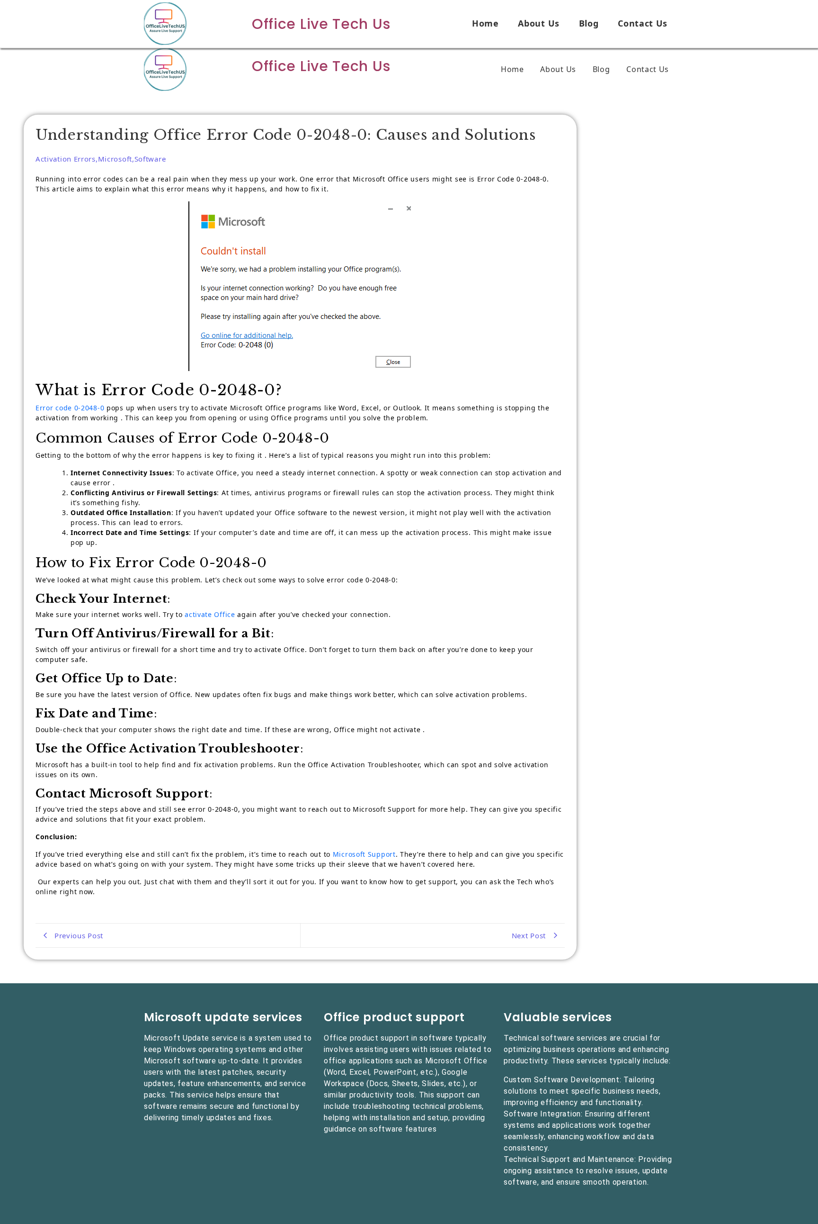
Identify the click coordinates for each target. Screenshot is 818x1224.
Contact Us (642, 23)
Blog (589, 23)
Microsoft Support (364, 854)
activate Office (208, 614)
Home (485, 23)
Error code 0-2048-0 (70, 407)
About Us (539, 23)
